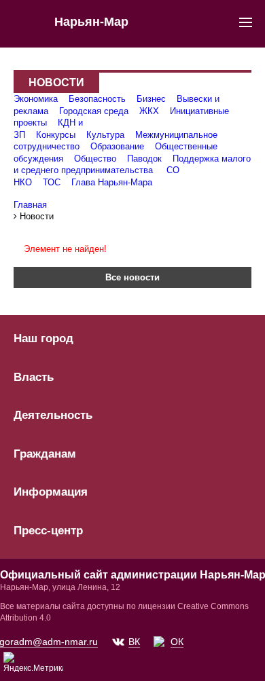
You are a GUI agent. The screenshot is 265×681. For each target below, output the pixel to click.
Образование (117, 146)
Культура (105, 135)
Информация (51, 492)
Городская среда (93, 111)
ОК (177, 641)
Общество (95, 158)
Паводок (144, 158)
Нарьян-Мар (91, 22)
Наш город (43, 339)
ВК (134, 641)
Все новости (132, 277)
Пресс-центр (48, 531)
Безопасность (97, 99)
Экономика (36, 99)
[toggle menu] (245, 21)
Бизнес (151, 99)
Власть (34, 377)
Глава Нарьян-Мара (111, 182)
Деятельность (53, 415)
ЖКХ (149, 111)
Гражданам (45, 454)
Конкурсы (55, 135)
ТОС (51, 182)
